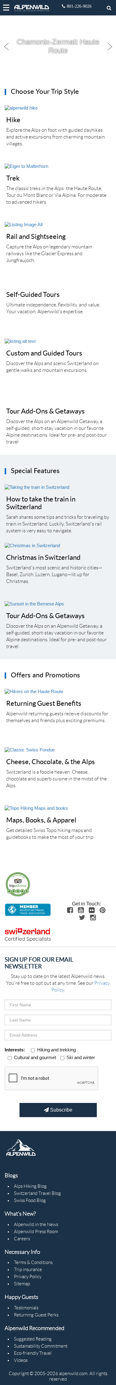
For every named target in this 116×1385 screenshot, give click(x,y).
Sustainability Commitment (40, 1346)
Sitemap (22, 1283)
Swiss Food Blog (30, 1200)
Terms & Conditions (33, 1262)
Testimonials (26, 1307)
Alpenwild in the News (36, 1224)
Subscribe (60, 1110)
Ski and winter (81, 1057)
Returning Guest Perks (36, 1314)
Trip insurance (28, 1269)
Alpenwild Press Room (36, 1231)
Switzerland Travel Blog (37, 1193)
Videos (21, 1360)
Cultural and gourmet (35, 1057)
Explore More (51, 67)
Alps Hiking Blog (30, 1186)
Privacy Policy (27, 1276)
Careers (22, 1238)
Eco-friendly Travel (33, 1353)
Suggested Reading (33, 1339)
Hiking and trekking (56, 1049)
